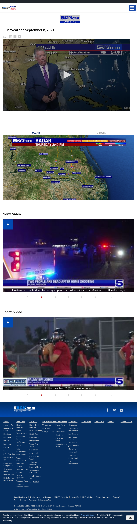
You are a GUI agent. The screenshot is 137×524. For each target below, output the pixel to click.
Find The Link (8, 474)
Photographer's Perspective (9, 464)
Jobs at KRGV (73, 445)
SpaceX (6, 451)
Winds (19, 445)
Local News (7, 444)
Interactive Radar (20, 437)
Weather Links (22, 469)
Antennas (46, 428)
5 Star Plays (34, 450)
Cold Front (7, 447)
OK (130, 518)
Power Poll (33, 453)
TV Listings (46, 425)
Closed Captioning (20, 497)
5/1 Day (58, 428)
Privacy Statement (102, 497)
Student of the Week (61, 445)
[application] (66, 75)
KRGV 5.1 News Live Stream (9, 479)
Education (7, 437)
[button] (66, 75)
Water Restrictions (21, 459)
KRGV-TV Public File (61, 497)
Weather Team (22, 481)
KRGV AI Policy (87, 497)
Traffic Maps (21, 442)
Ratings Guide (48, 431)
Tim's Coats (60, 431)
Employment (34, 497)
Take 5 (111, 421)
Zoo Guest (60, 435)
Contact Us (72, 425)
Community (61, 421)
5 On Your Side (9, 454)
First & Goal (34, 434)
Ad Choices (47, 497)
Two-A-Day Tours (33, 445)
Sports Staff (34, 482)
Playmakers (34, 437)
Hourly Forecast (19, 426)
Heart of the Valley (8, 429)
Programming (48, 421)
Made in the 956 (8, 458)
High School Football (34, 426)
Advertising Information (73, 429)
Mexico (6, 440)
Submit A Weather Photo (22, 485)
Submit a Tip (8, 425)
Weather (20, 421)
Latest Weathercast (21, 431)
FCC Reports (73, 434)
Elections (7, 434)
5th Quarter (34, 440)
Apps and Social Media (73, 456)
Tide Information (21, 450)
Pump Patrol (60, 425)
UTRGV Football (35, 430)
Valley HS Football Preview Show (35, 464)
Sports (33, 421)
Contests (86, 421)
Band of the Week (34, 457)
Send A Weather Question (20, 475)
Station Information (73, 462)
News (6, 421)
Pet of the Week (59, 439)
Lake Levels (21, 454)
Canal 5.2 (99, 421)
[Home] (18, 8)
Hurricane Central (20, 464)
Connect (72, 421)
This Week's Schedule (34, 471)
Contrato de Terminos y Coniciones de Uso (35, 500)
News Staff (72, 449)
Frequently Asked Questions (72, 439)
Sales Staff (72, 452)
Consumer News (7, 470)
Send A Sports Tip (35, 477)
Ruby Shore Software (45, 509)
